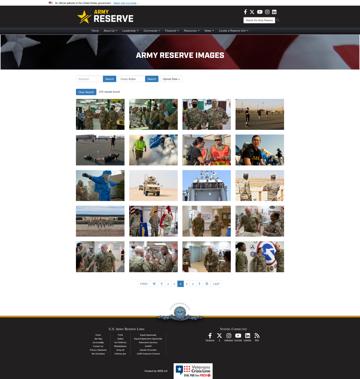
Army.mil (120, 350)
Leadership (129, 30)
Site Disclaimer (98, 354)
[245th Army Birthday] (100, 114)
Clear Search (86, 92)
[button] (126, 3)
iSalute (120, 339)
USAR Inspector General (148, 354)
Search (109, 79)
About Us (109, 30)
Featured (170, 30)
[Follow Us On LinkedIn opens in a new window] (247, 336)
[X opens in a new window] (252, 11)
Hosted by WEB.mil (156, 370)
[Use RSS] (257, 336)
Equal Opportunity (148, 335)
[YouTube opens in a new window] (259, 11)
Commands (150, 30)
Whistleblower (120, 346)
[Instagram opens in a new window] (267, 11)
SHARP (148, 346)
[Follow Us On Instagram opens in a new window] (228, 336)
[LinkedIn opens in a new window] (274, 11)
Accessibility (98, 342)
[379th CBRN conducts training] (153, 150)
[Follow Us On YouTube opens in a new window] (238, 336)
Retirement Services (148, 342)
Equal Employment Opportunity (148, 339)
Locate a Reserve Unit (232, 30)
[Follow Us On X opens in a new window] (219, 336)
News (208, 30)
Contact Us (98, 346)
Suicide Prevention (148, 350)
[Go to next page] (199, 284)
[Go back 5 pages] (154, 284)
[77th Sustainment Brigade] (153, 185)
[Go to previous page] (161, 284)
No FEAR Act (120, 342)
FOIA (120, 335)
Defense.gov (120, 354)
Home (95, 30)
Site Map (98, 339)
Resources (190, 30)
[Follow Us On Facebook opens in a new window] (210, 336)
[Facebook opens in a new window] (245, 11)
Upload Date (170, 79)
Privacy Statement (98, 350)
